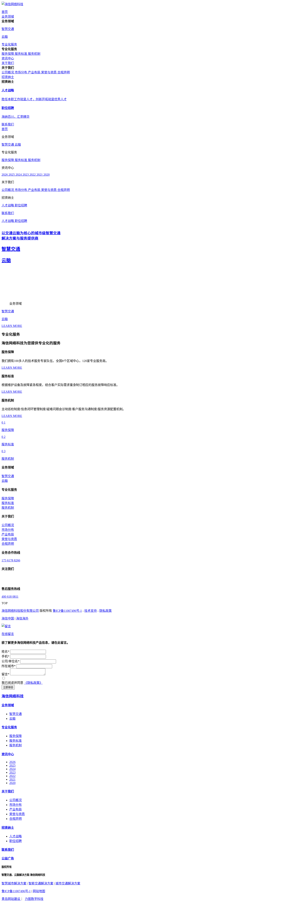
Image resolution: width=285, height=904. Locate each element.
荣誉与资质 (49, 72)
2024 (19, 174)
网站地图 (39, 891)
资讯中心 (8, 754)
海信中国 (8, 618)
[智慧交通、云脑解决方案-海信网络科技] (12, 4)
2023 (25, 174)
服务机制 (34, 53)
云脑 (18, 144)
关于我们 (8, 791)
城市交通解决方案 (67, 883)
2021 (39, 174)
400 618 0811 (10, 596)
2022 (32, 174)
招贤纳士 (8, 827)
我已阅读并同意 (12, 682)
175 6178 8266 (11, 560)
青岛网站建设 (11, 899)
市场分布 (21, 72)
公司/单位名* (10, 661)
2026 (5, 174)
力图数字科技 (34, 899)
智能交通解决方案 (40, 883)
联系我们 (8, 849)
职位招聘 (21, 205)
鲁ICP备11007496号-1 (67, 610)
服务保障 (8, 53)
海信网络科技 (13, 696)
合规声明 (63, 72)
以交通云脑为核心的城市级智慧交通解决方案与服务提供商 (31, 235)
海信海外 (22, 618)
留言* (5, 674)
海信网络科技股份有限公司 (20, 610)
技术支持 (90, 610)
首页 (5, 129)
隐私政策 (105, 610)
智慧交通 (8, 144)
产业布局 (34, 72)
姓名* (5, 651)
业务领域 (8, 705)
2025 (12, 174)
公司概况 (8, 72)
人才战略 (8, 205)
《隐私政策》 (33, 682)
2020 (46, 174)
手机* (5, 656)
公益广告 (8, 858)
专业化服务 (9, 727)
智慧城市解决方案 (14, 883)
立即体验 (8, 687)
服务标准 (21, 53)
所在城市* (9, 666)
